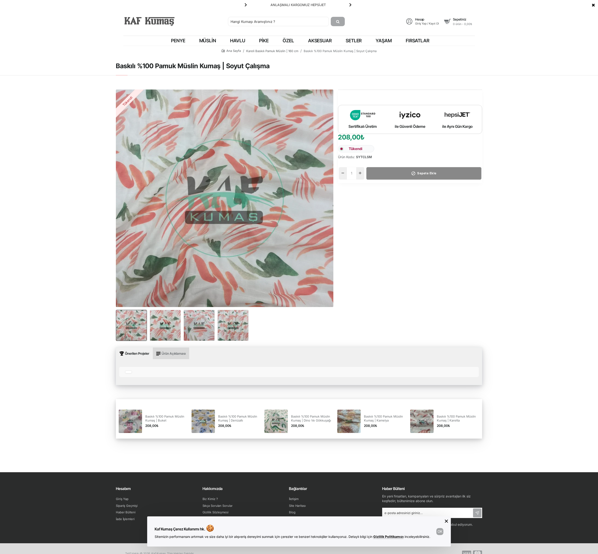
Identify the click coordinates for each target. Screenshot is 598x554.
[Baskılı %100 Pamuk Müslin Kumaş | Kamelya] (349, 421)
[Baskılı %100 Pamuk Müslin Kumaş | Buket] (130, 421)
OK (440, 531)
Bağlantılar (298, 488)
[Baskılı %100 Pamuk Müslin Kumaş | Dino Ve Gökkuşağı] (276, 421)
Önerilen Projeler (137, 353)
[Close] (593, 5)
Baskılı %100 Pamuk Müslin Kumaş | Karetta (456, 418)
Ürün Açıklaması (174, 353)
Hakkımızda (213, 488)
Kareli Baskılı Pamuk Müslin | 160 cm (272, 51)
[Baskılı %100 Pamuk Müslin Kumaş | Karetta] (422, 421)
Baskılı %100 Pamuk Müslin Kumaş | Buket (164, 418)
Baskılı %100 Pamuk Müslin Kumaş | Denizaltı (237, 418)
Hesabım (123, 488)
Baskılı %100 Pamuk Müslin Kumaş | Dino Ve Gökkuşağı (311, 418)
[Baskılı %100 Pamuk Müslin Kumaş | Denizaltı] (203, 421)
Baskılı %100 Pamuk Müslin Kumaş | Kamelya (383, 418)
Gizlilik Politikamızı (388, 537)
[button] (245, 4)
